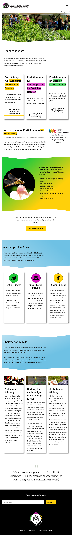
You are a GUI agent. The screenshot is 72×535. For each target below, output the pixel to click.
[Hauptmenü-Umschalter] (67, 5)
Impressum (31, 530)
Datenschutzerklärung (45, 530)
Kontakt (22, 530)
